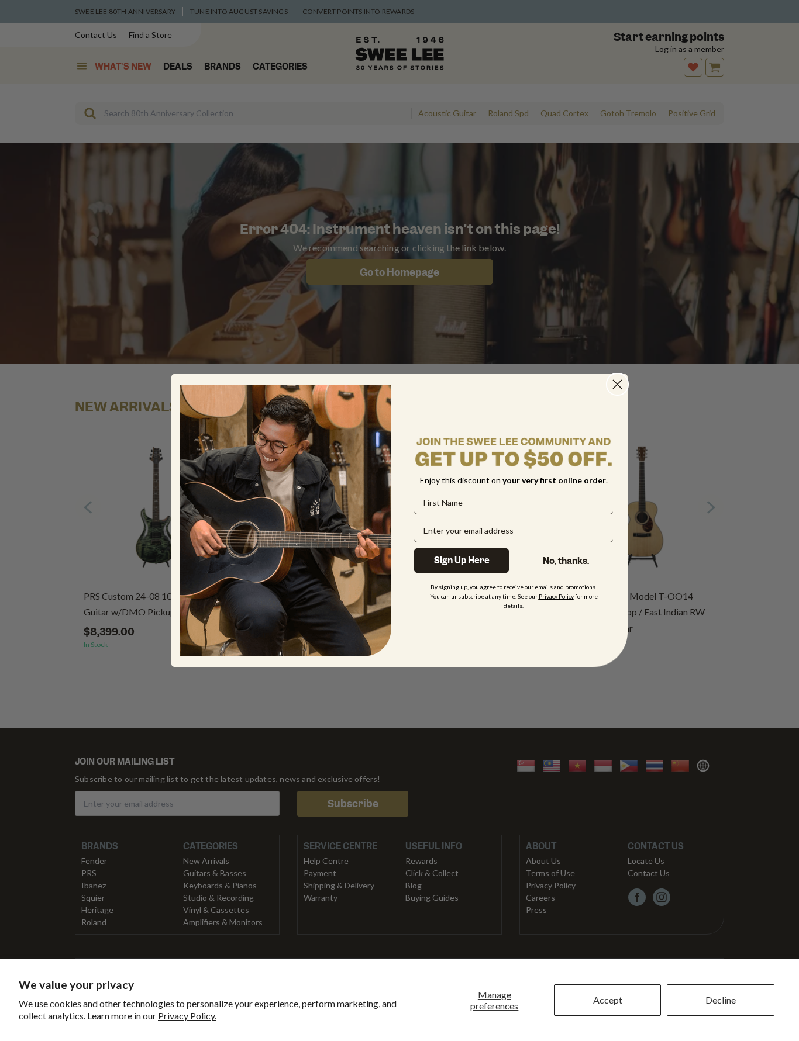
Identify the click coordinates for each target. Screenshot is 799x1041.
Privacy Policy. (187, 1015)
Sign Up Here (462, 560)
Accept (607, 999)
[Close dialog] (617, 384)
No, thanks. (566, 561)
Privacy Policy (556, 596)
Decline (720, 999)
